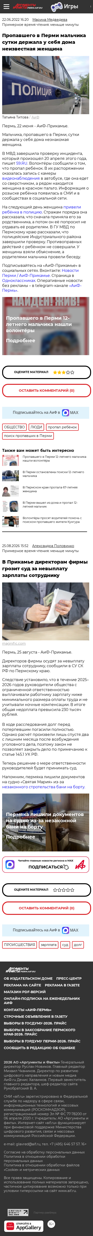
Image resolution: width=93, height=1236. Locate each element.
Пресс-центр (69, 978)
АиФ (35, 117)
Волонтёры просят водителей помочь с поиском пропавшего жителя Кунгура (52, 520)
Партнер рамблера (45, 1212)
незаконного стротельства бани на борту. (43, 787)
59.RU (21, 163)
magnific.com (14, 643)
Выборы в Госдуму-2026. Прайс (35, 1023)
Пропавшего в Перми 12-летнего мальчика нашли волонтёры (39, 324)
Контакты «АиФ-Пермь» (28, 1010)
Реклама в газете (62, 985)
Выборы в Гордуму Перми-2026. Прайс (42, 1041)
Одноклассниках (18, 280)
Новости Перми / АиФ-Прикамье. (40, 273)
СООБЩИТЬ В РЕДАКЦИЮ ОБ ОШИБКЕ (39, 1048)
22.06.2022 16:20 (15, 19)
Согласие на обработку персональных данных (44, 1152)
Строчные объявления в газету (35, 1016)
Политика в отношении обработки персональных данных (34, 1158)
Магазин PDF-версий (25, 992)
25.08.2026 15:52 (15, 546)
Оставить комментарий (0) (46, 390)
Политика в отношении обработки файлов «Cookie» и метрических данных (42, 1167)
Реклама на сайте (22, 985)
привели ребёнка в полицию (41, 209)
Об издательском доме (28, 978)
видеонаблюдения (21, 178)
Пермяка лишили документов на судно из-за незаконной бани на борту (45, 820)
